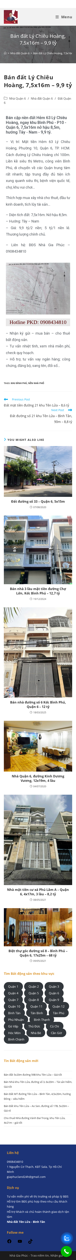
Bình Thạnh (42, 1020)
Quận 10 (14, 1006)
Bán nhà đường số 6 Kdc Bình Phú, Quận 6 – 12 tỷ (38, 704)
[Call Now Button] (66, 1251)
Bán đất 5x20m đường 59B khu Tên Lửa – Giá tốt (33, 1074)
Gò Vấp (13, 1026)
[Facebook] (9, 1243)
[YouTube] (19, 1243)
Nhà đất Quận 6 (42, 98)
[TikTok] (30, 1243)
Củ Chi (54, 1026)
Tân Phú (58, 1013)
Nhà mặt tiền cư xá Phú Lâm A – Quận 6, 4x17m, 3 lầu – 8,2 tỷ (38, 891)
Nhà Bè (36, 1033)
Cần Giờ (56, 1033)
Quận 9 (54, 1000)
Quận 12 (58, 1006)
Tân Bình (37, 1013)
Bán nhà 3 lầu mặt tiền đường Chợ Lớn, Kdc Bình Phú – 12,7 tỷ (38, 591)
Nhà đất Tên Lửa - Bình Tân (26, 1222)
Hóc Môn (14, 1033)
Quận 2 (34, 986)
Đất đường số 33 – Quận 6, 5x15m (38, 501)
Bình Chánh (16, 1039)
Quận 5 (34, 993)
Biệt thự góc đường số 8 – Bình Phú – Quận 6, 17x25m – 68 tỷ (38, 953)
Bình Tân (14, 1013)
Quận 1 (13, 986)
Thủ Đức (34, 1026)
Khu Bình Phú (19, 383)
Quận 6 (54, 993)
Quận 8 (34, 1000)
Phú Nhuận (16, 1020)
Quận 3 (54, 986)
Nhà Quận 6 (17, 98)
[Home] (5, 53)
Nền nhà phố (36, 383)
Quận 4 (13, 993)
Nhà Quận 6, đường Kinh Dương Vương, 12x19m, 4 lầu (38, 778)
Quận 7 (13, 1000)
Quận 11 (36, 1006)
